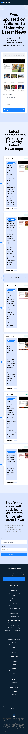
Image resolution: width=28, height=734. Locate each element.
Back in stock (14, 588)
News (14, 595)
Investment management (14, 639)
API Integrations (14, 664)
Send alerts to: (4, 539)
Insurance (14, 650)
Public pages (14, 676)
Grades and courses (14, 606)
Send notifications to (8, 94)
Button (14, 673)
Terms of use (14, 710)
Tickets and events (14, 616)
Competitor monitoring (14, 622)
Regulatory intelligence (14, 625)
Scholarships (14, 611)
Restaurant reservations (14, 608)
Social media (14, 603)
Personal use (14, 682)
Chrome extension (14, 670)
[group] (14, 88)
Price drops (14, 590)
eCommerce (14, 647)
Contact (14, 694)
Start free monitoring (14, 554)
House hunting (14, 600)
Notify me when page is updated (14, 110)
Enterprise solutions (14, 687)
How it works (14, 659)
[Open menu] (25, 2)
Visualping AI (14, 661)
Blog (14, 702)
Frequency (5, 101)
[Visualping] (5, 2)
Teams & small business (14, 685)
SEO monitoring (14, 633)
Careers (14, 696)
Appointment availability (14, 593)
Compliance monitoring (14, 628)
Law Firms (14, 642)
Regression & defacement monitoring (14, 630)
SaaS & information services (14, 644)
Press (14, 699)
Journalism (14, 652)
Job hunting (14, 598)
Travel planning (14, 613)
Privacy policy (14, 708)
